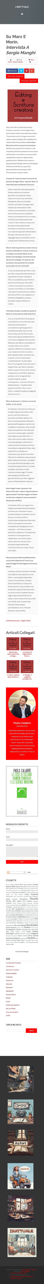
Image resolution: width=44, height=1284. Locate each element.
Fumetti (29, 901)
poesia (28, 931)
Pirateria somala (20, 931)
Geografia (9, 903)
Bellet (13, 886)
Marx (32, 60)
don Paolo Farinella (17, 894)
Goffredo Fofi (18, 905)
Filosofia (34, 898)
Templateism (25, 1271)
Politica (35, 931)
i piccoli (15, 907)
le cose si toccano (11, 917)
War (13, 944)
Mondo (36, 922)
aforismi (8, 884)
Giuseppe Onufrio (10, 905)
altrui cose (22, 884)
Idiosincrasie (21, 907)
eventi (8, 899)
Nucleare (13, 927)
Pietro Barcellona (33, 929)
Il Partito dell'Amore (31, 907)
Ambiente (29, 884)
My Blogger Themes (29, 1270)
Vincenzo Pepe (10, 942)
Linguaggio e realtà (16, 919)
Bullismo (29, 886)
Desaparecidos (26, 890)
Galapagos (35, 901)
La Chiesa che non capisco (23, 913)
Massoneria (13, 922)
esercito (25, 896)
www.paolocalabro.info (18, 1273)
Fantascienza (24, 899)
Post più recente (15, 76)
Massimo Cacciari (28, 920)
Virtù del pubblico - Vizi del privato (24, 942)
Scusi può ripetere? (13, 938)
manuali (19, 920)
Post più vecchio (28, 81)
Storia (18, 940)
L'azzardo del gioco (26, 911)
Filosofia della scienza (13, 901)
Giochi (14, 903)
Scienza (30, 935)
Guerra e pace (30, 905)
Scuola (35, 935)
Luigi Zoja (32, 919)
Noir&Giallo (32, 925)
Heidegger (9, 907)
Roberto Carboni (22, 935)
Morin (10, 62)
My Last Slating (20, 925)
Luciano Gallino (25, 919)
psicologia (9, 933)
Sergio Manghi (18, 62)
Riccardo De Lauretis (11, 935)
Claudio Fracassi (34, 888)
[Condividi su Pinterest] (26, 71)
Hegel (36, 905)
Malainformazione (11, 920)
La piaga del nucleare (16, 915)
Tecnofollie (28, 940)
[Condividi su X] (21, 71)
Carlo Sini (16, 888)
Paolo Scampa (34, 927)
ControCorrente (10, 890)
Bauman (8, 886)
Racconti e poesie (25, 933)
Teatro (23, 940)
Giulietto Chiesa (21, 903)
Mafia (36, 919)
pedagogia (24, 929)
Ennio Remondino (18, 896)
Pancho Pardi (20, 927)
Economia (34, 894)
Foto (24, 901)
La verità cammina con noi (30, 915)
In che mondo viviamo (31, 909)
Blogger (25, 951)
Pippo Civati (10, 931)
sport (36, 938)
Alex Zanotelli (15, 884)
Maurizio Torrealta (29, 922)
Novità (8, 927)
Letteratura (22, 917)
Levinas (32, 917)
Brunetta (23, 886)
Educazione (9, 896)
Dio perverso (9, 892)
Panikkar (27, 927)
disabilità (22, 892)
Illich (13, 909)
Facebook (14, 899)
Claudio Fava (26, 888)
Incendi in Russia (10, 911)
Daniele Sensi (17, 890)
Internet (18, 911)
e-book (27, 894)
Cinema (21, 888)
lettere (28, 917)
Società (31, 937)
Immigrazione (19, 909)
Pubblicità (16, 933)
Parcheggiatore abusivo (13, 929)
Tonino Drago (34, 940)
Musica (12, 925)
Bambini (35, 884)
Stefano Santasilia (11, 940)
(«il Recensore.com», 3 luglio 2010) (18, 621)
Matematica (20, 922)
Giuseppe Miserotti (32, 903)
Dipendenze (15, 892)
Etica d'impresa (33, 896)
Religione (34, 933)
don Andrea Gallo (29, 892)
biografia (18, 886)
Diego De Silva (34, 890)
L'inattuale (22, 7)
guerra (24, 905)
